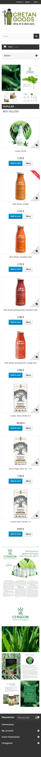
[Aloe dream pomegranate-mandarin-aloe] (20, 292)
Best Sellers (11, 111)
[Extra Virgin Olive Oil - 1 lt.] (20, 451)
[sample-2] (20, 78)
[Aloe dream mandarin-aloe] (20, 239)
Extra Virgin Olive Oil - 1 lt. (20, 469)
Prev (29, 87)
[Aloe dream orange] (20, 186)
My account (7, 730)
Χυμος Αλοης (20, 151)
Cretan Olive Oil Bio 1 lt (20, 522)
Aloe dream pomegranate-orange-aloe (21, 363)
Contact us (19, 2)
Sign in (36, 2)
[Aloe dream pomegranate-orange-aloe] (20, 345)
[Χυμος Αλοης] (20, 133)
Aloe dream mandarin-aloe (20, 257)
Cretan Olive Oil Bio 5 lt (20, 416)
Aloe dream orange (21, 204)
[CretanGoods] (20, 17)
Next (35, 87)
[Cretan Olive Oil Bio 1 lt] (20, 504)
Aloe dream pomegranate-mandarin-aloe (21, 310)
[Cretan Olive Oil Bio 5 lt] (20, 398)
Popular (8, 106)
